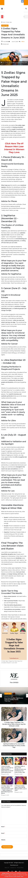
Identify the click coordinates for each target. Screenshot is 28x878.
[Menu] (2, 9)
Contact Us (13, 867)
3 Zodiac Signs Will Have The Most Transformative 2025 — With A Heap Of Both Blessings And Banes (7, 789)
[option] (14, 695)
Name (3, 826)
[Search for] (26, 9)
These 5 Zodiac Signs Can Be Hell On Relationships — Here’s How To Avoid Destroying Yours (7, 769)
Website (3, 839)
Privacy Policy (20, 867)
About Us (7, 867)
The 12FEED (5, 41)
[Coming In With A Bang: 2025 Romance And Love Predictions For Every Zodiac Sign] (21, 761)
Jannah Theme (5, 873)
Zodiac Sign (9, 22)
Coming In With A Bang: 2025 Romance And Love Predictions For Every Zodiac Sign (20, 769)
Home (3, 22)
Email (3, 833)
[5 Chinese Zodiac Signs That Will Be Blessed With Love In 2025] (21, 780)
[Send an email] (9, 41)
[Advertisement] (14, 9)
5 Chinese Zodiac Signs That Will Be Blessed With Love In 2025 (21, 788)
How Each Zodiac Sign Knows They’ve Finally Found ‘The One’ (13, 699)
